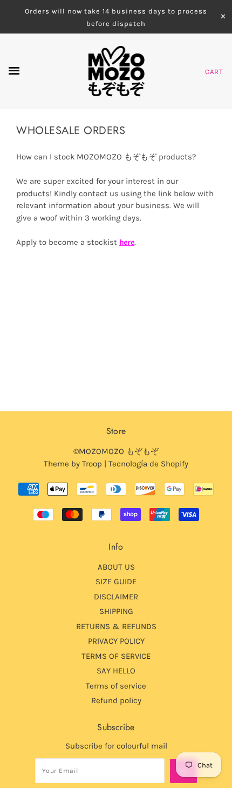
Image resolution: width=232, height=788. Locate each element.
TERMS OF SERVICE (116, 656)
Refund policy (116, 700)
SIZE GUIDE (116, 581)
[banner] (116, 71)
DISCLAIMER (116, 597)
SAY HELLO (116, 671)
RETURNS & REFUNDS (116, 626)
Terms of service (116, 686)
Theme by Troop (73, 464)
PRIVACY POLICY (116, 641)
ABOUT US (116, 567)
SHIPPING (116, 611)
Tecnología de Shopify (148, 464)
